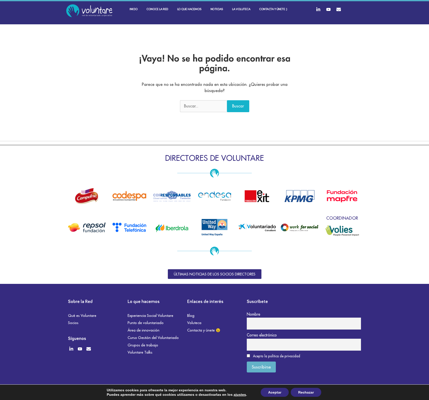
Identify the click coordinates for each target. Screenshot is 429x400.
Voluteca (194, 322)
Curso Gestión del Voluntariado (153, 337)
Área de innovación (143, 330)
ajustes (240, 395)
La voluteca (241, 9)
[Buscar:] (203, 106)
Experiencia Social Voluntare (150, 315)
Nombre (253, 314)
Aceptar (274, 392)
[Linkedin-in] (318, 9)
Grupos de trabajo (143, 345)
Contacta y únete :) (273, 9)
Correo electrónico (262, 335)
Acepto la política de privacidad (276, 356)
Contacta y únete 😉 (203, 330)
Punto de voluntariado (146, 322)
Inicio (134, 9)
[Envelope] (338, 9)
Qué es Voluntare (82, 315)
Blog (190, 315)
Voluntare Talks (140, 352)
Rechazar (306, 392)
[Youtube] (328, 9)
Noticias (217, 9)
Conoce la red (157, 9)
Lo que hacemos (189, 9)
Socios (73, 322)
